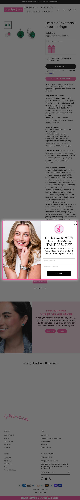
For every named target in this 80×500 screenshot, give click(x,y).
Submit (59, 273)
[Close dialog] (75, 223)
